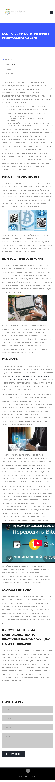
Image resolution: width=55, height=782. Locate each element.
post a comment (15, 754)
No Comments (9, 73)
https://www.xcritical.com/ (30, 468)
